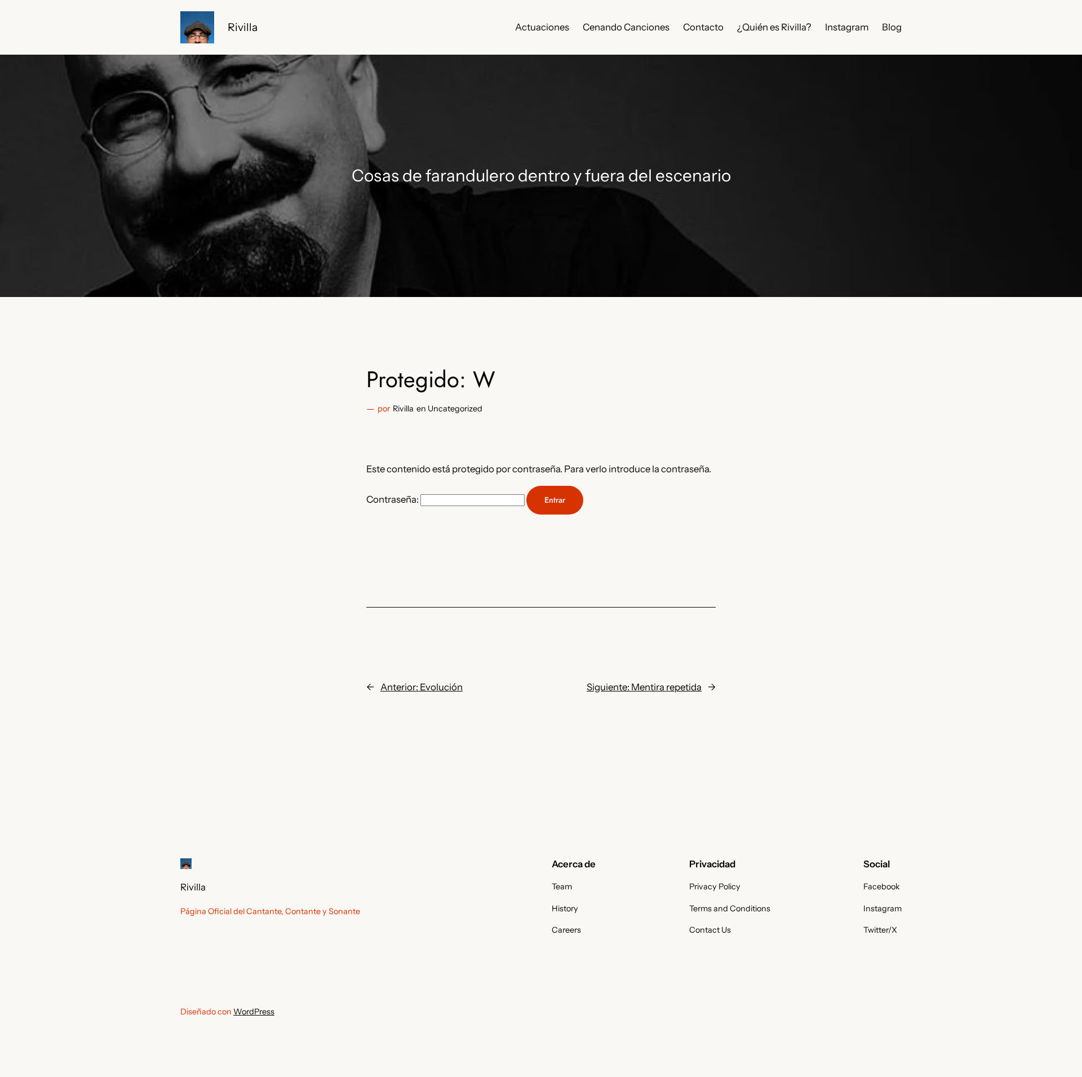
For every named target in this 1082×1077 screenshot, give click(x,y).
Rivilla (243, 27)
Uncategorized (455, 409)
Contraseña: (393, 499)
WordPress (253, 1012)
